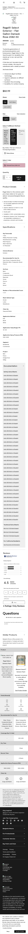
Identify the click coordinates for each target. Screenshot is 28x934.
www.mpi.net (8, 805)
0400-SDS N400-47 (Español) (11, 490)
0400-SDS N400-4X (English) (11, 394)
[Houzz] (3, 823)
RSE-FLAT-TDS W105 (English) (11, 532)
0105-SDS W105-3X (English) (11, 423)
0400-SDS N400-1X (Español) (11, 390)
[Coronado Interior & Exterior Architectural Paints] (10, 889)
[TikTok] (10, 823)
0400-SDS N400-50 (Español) (11, 501)
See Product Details (8, 69)
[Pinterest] (18, 820)
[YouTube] (14, 820)
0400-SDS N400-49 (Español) (11, 497)
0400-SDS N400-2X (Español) (11, 397)
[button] (20, 2)
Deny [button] (8, 931)
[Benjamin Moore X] (22, 820)
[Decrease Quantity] (4, 177)
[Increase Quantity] (10, 177)
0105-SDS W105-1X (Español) (11, 504)
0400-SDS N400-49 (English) (11, 460)
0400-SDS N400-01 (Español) (11, 412)
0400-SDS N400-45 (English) (11, 445)
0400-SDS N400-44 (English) (11, 442)
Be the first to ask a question (13, 617)
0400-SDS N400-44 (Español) (11, 479)
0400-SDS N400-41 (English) (11, 430)
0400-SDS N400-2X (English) (11, 382)
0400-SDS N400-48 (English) (11, 456)
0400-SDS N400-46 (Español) (11, 486)
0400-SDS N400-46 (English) (11, 449)
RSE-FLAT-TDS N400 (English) (11, 528)
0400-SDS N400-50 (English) (11, 464)
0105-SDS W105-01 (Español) (11, 519)
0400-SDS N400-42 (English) (11, 434)
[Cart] (24, 2)
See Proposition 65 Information (12, 544)
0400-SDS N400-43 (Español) (11, 475)
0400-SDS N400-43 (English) (11, 438)
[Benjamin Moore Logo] (14, 2)
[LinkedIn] (7, 823)
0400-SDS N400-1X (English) (11, 375)
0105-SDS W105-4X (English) (11, 427)
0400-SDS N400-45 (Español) (11, 482)
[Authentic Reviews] (10, 556)
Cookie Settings (7, 928)
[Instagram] (7, 820)
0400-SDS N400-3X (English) (11, 386)
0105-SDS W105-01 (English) (11, 416)
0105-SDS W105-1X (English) (11, 419)
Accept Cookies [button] (20, 931)
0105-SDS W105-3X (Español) (11, 512)
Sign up (5, 812)
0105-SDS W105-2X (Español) (11, 508)
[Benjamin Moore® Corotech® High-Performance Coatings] (10, 867)
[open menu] (4, 2)
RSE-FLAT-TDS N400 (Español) (11, 535)
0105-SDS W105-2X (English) (11, 408)
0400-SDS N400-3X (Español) (11, 405)
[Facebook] (3, 820)
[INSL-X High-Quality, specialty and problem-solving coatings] (10, 878)
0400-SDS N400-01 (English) (11, 379)
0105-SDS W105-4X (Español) (11, 515)
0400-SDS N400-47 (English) (11, 453)
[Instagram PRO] (10, 820)
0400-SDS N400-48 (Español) (11, 493)
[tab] (14, 20)
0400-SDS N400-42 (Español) (11, 471)
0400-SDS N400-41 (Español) (11, 467)
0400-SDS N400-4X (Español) (11, 401)
